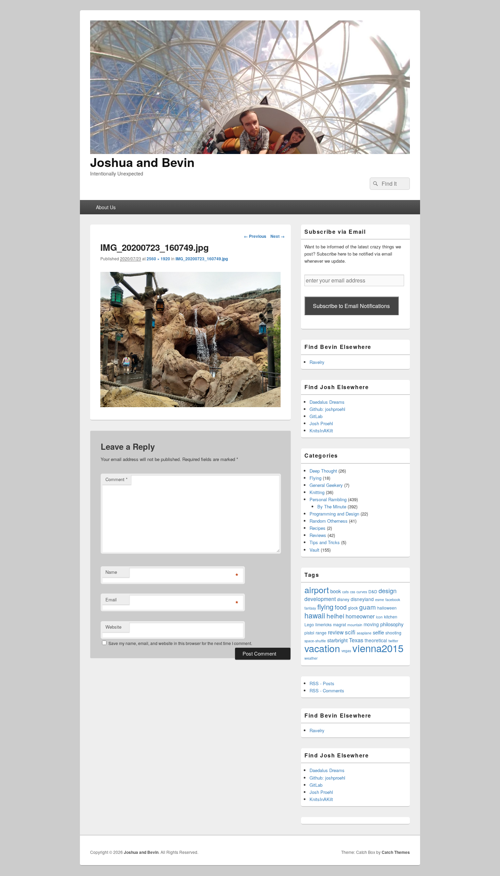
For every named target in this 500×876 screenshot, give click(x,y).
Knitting (317, 492)
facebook (392, 599)
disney (343, 599)
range (321, 632)
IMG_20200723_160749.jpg (202, 259)
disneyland (362, 599)
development (320, 598)
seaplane (364, 632)
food (341, 607)
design (388, 590)
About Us (106, 207)
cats (345, 591)
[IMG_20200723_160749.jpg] (190, 405)
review (336, 632)
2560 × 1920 (158, 259)
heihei (335, 615)
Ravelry (317, 362)
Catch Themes (396, 852)
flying (325, 606)
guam (367, 606)
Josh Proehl (321, 423)
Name (111, 572)
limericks (323, 624)
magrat (339, 624)
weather (311, 658)
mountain (354, 624)
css (352, 591)
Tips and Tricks (325, 542)
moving (371, 624)
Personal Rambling (328, 499)
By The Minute (331, 506)
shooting (393, 632)
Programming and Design (334, 513)
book (335, 591)
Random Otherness (329, 521)
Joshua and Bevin (142, 162)
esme (379, 599)
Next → (277, 236)
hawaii (314, 615)
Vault (314, 550)
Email (111, 599)
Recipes (318, 528)
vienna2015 (377, 648)
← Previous (255, 236)
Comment (116, 479)
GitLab (316, 416)
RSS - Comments (327, 690)
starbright (337, 640)
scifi (350, 632)
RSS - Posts (322, 683)
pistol (309, 632)
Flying (315, 478)
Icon (379, 616)
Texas (356, 640)
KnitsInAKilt (321, 430)
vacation (322, 648)
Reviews (318, 535)
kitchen (390, 616)
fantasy (310, 608)
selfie (378, 632)
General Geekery (326, 485)
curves (361, 591)
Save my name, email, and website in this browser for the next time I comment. (180, 643)
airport (316, 589)
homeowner (360, 616)
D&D (372, 591)
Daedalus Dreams (327, 402)
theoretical (376, 640)
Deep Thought (323, 470)
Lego (309, 624)
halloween (387, 608)
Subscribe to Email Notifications (351, 306)
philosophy (391, 624)
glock (353, 608)
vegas (346, 650)
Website (113, 627)
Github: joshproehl (327, 409)
